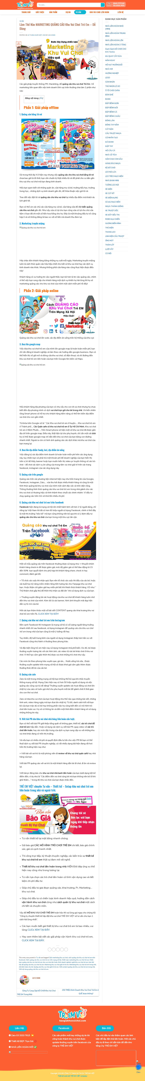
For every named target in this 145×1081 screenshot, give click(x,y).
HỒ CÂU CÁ (110, 150)
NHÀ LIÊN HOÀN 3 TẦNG (115, 45)
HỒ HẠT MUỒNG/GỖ (113, 65)
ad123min (51, 35)
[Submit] (103, 5)
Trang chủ (26, 12)
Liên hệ (120, 12)
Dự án (68, 12)
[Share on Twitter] (54, 949)
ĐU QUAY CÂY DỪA (113, 56)
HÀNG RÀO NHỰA (113, 163)
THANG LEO (110, 232)
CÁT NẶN (109, 129)
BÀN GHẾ (109, 95)
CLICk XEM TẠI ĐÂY (39, 929)
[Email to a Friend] (58, 949)
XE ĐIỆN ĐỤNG (111, 197)
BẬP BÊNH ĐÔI (111, 107)
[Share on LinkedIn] (66, 949)
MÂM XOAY (110, 60)
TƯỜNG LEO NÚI (112, 185)
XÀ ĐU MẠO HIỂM (112, 202)
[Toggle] (127, 73)
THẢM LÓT (109, 245)
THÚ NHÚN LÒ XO (112, 86)
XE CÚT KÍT (109, 193)
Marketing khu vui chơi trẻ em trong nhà (82, 965)
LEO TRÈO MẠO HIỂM (114, 176)
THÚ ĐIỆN (109, 228)
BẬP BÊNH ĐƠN (112, 103)
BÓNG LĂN (109, 120)
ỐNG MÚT (109, 240)
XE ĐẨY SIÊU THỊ (112, 215)
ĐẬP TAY (109, 146)
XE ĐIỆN (108, 189)
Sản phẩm (53, 12)
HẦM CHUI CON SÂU (113, 159)
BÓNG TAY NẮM (112, 125)
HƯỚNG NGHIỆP (112, 73)
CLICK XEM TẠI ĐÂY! (48, 613)
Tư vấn (78, 12)
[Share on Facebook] (49, 949)
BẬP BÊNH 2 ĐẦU (112, 116)
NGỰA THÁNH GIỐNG (114, 206)
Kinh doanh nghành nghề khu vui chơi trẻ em (73, 962)
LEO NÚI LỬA (110, 172)
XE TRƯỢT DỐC (111, 210)
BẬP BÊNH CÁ (111, 112)
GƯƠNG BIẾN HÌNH (113, 223)
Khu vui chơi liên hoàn (99, 12)
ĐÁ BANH (109, 142)
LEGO (107, 77)
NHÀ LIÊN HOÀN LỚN (114, 40)
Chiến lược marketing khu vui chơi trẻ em (75, 960)
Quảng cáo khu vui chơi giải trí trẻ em (46, 967)
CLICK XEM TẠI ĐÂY (33, 940)
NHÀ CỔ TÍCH (111, 155)
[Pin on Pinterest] (62, 949)
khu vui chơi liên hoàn (50, 962)
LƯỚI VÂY (109, 249)
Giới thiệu (40, 12)
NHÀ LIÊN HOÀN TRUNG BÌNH (115, 34)
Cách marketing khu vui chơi (58, 958)
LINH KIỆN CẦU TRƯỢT (114, 236)
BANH (107, 99)
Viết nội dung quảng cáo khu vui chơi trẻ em (33, 969)
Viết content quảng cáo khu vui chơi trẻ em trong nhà (77, 967)
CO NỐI (108, 253)
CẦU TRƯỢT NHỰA (113, 133)
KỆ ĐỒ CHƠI (110, 167)
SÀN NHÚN (110, 82)
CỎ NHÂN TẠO (111, 137)
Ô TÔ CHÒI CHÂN (112, 90)
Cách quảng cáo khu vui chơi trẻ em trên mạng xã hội (43, 960)
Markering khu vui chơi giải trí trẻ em (57, 965)
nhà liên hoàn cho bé (26, 967)
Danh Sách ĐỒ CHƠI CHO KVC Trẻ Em (115, 50)
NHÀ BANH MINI (112, 180)
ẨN (41, 98)
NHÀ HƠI (109, 69)
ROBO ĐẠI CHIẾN (112, 219)
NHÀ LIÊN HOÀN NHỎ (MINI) (114, 27)
